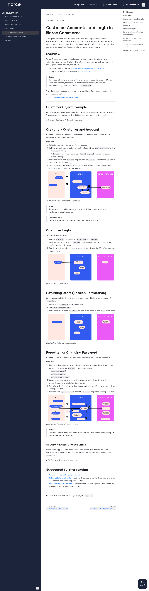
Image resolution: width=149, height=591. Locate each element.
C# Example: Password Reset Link (63, 460)
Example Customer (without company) (65, 120)
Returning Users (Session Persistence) (133, 33)
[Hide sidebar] (37, 588)
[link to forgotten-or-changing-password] (45, 352)
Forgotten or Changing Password (132, 39)
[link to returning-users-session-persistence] (45, 293)
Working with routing (58, 509)
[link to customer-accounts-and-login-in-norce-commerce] (45, 27)
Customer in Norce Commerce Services (66, 475)
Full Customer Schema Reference (63, 97)
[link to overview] (45, 54)
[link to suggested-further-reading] (45, 469)
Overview (127, 15)
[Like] (87, 495)
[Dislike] (91, 495)
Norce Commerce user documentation (87, 68)
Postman (86, 71)
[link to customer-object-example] (45, 107)
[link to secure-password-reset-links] (45, 444)
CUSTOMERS (51, 14)
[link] (20, 21)
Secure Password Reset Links (134, 45)
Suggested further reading (134, 50)
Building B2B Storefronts (60, 478)
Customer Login (129, 29)
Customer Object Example (133, 19)
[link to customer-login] (45, 230)
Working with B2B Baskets (60, 483)
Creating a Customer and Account (133, 23)
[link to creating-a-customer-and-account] (45, 129)
